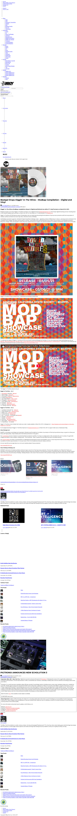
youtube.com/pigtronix (10, 710)
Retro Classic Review (9, 66)
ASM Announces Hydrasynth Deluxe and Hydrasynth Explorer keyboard (19, 630)
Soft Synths (7, 56)
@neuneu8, (7, 341)
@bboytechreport (11, 404)
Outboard (7, 54)
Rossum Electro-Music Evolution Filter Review (12, 568)
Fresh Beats (3, 206)
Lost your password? (5, 92)
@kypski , (2, 341)
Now (4, 157)
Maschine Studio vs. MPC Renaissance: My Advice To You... (34, 600)
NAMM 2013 (8, 71)
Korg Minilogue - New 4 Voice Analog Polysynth (31, 607)
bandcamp (2, 482)
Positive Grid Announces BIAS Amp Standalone (31, 613)
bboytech (7, 482)
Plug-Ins (7, 27)
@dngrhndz (12, 414)
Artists (6, 31)
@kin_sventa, (23, 341)
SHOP (4, 6)
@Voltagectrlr (14, 401)
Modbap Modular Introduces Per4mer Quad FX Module (36, 476)
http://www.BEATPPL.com (6, 445)
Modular (27, 482)
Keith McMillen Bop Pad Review (8, 563)
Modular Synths (8, 26)
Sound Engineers (9, 42)
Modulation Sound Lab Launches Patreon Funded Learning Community (25, 491)
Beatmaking (8, 62)
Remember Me (4, 90)
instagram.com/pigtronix (11, 709)
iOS (6, 49)
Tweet (1, 715)
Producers (7, 41)
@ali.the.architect (12, 412)
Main (22, 590)
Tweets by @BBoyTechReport (7, 585)
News (4, 18)
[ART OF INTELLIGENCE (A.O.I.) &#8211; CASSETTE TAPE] (63, 466)
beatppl (11, 482)
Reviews (4, 45)
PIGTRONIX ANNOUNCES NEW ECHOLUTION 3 (13, 626)
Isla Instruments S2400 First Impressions (16, 492)
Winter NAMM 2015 (9, 74)
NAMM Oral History (9, 38)
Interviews (5, 30)
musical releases (6, 439)
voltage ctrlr (35, 482)
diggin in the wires (17, 482)
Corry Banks (5, 205)
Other (6, 52)
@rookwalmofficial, (39, 341)
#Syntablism (4, 393)
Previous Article (4, 491)
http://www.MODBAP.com (6, 455)
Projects (7, 64)
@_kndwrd (8, 418)
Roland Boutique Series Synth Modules (29, 593)
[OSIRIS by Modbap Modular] (12, 466)
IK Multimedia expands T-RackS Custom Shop (31, 603)
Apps (6, 19)
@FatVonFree (16, 396)
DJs (6, 33)
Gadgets (7, 23)
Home (4, 1)
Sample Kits (8, 55)
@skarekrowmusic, (31, 341)
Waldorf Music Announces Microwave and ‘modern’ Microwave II (17, 629)
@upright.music (15, 411)
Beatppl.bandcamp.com (33, 427)
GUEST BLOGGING (7, 3)
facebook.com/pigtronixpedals (13, 708)
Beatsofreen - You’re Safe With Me (28, 617)
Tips (6, 67)
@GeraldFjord (9, 397)
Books (6, 46)
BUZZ (4, 151)
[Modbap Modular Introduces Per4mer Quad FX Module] (38, 468)
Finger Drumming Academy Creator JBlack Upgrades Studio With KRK (18, 631)
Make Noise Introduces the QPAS (11, 525)
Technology (8, 29)
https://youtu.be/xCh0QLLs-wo (31, 343)
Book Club (7, 63)
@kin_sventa (14, 398)
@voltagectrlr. (58, 341)
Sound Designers (9, 43)
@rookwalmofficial (11, 419)
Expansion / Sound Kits (10, 22)
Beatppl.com (50, 213)
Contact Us (5, 5)
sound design (5, 436)
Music (6, 50)
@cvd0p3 (20, 415)
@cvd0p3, (18, 341)
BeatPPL (5, 76)
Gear (6, 25)
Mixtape (8, 206)
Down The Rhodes (9, 34)
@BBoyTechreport (12, 420)
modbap (23, 482)
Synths (6, 58)
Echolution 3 (44, 679)
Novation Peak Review (6, 577)
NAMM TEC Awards (9, 39)
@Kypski (15, 393)
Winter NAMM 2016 (9, 75)
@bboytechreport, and (49, 341)
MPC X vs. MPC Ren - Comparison (28, 597)
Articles (4, 59)
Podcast (7, 78)
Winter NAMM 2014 (9, 72)
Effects (6, 47)
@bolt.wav (9, 402)
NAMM (4, 70)
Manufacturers (8, 37)
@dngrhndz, (13, 341)
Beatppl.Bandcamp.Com (45, 211)
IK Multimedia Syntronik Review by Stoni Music (12, 573)
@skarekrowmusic (12, 400)
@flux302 (14, 405)
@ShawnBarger (10, 416)
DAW (6, 21)
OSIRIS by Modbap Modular (5, 472)
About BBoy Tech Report (9, 2)
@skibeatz (11, 394)
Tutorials (7, 68)
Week (6, 157)
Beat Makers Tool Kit (10, 60)
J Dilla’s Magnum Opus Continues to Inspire (30, 610)
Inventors (7, 35)
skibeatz (31, 482)
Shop (6, 79)
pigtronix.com (8, 706)
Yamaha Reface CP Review (26, 620)
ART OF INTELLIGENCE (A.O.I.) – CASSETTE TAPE (61, 472)
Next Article (3, 492)
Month (9, 157)
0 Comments (17, 206)
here (10, 693)
